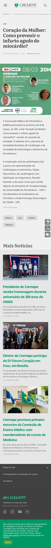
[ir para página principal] (25, 5)
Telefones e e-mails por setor (15, 502)
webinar (9, 224)
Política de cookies (11, 535)
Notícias (6, 14)
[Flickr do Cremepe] (27, 512)
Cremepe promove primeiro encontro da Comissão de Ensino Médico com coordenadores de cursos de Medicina (24, 429)
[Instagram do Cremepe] (12, 512)
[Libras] (47, 222)
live (20, 217)
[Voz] (47, 228)
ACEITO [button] (8, 542)
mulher (31, 217)
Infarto (8, 217)
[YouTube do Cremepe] (20, 511)
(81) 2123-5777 (14, 497)
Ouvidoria (7, 481)
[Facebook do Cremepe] (5, 512)
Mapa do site (9, 467)
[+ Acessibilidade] (47, 234)
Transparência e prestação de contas (20, 474)
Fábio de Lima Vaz (33, 53)
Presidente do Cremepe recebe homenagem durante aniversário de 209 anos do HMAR (24, 294)
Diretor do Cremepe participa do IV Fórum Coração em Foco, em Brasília (25, 360)
